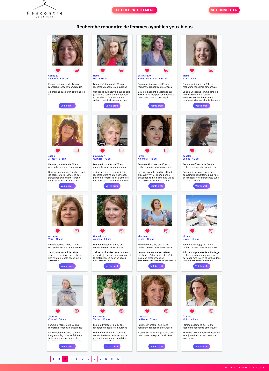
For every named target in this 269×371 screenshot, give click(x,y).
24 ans (192, 78)
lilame (96, 75)
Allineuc (52, 158)
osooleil (187, 155)
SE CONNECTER (224, 10)
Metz (95, 78)
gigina (186, 75)
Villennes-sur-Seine (148, 78)
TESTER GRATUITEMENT (134, 10)
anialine (52, 316)
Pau (185, 78)
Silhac (141, 239)
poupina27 (99, 155)
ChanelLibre (99, 236)
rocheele (53, 236)
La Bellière (53, 78)
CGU (233, 367)
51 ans (62, 158)
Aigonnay (143, 158)
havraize (142, 316)
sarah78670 (144, 75)
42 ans (106, 319)
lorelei (141, 155)
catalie (51, 155)
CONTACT (261, 367)
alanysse (143, 236)
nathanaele (99, 316)
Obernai (52, 319)
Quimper (97, 158)
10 (106, 358)
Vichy (186, 319)
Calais (186, 239)
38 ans (195, 239)
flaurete (187, 316)
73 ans (108, 158)
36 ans (104, 78)
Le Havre (143, 319)
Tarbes (96, 319)
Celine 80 (53, 75)
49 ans (150, 239)
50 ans (107, 239)
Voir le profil (67, 105)
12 (118, 358)
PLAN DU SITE (246, 367)
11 (112, 358)
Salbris (186, 158)
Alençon (97, 239)
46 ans (153, 158)
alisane (186, 236)
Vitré (50, 239)
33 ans (164, 78)
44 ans (65, 78)
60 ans (196, 158)
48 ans (194, 319)
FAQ (227, 367)
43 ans (59, 239)
